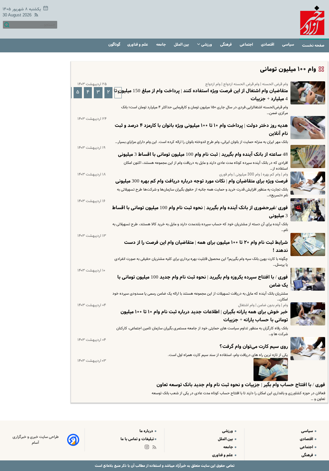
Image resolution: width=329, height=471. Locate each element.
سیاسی (288, 44)
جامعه (161, 44)
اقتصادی (268, 44)
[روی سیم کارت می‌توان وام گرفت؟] (306, 348)
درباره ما (146, 431)
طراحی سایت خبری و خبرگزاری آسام (36, 440)
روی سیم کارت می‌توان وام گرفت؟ (253, 346)
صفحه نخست (313, 45)
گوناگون (114, 44)
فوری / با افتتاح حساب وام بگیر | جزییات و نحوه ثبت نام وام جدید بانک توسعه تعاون (240, 384)
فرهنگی (226, 44)
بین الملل (182, 44)
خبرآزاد (180, 465)
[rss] (35, 16)
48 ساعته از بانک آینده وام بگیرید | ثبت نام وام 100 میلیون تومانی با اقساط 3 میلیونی (203, 154)
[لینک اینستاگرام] (148, 448)
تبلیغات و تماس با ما (137, 439)
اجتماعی (247, 44)
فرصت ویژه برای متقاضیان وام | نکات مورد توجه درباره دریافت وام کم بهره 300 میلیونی (201, 181)
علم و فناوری (138, 44)
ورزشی (206, 44)
